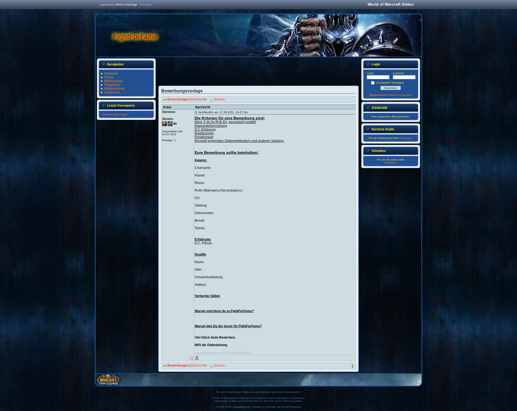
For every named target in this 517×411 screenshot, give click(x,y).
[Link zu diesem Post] (196, 112)
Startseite (111, 73)
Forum (109, 77)
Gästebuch (112, 92)
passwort (398, 73)
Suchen (219, 99)
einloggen (406, 138)
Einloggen (145, 4)
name (370, 73)
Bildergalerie (113, 81)
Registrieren (378, 94)
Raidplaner (112, 85)
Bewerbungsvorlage (115, 114)
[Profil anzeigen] (197, 358)
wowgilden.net (241, 406)
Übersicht (198, 99)
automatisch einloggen (390, 82)
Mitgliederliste (114, 88)
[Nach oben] (352, 366)
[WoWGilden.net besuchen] (390, 4)
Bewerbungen (178, 99)
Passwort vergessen (399, 94)
